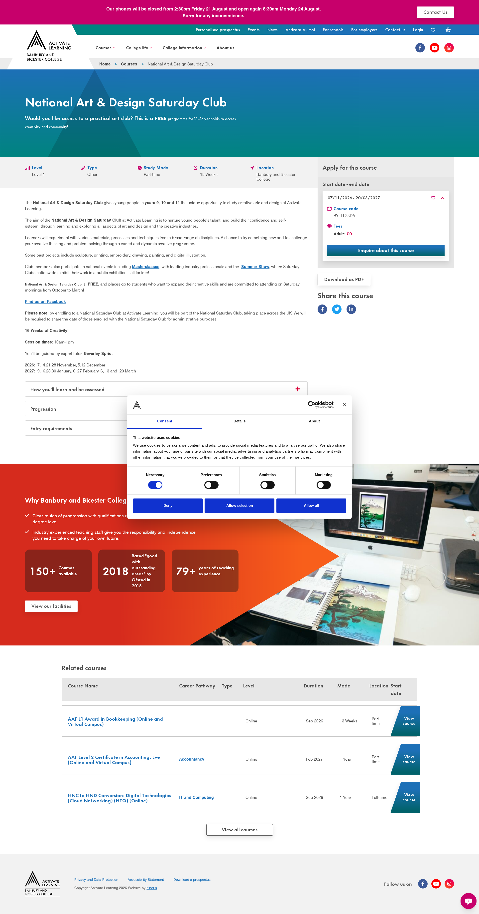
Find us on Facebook (45, 301)
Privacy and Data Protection (96, 880)
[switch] (211, 485)
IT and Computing (196, 797)
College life (137, 47)
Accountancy (191, 759)
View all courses (239, 829)
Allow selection (239, 506)
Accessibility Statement (146, 880)
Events (253, 29)
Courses (104, 47)
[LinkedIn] (351, 309)
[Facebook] (420, 47)
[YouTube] (434, 47)
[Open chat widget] (469, 901)
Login (418, 29)
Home (105, 64)
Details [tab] (240, 421)
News (272, 29)
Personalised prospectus (218, 29)
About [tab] (314, 421)
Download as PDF (344, 279)
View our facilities (51, 605)
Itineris (151, 888)
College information (182, 47)
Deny (167, 506)
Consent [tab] (164, 421)
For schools (333, 29)
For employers (364, 29)
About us (225, 47)
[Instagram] (449, 47)
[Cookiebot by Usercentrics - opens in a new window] (312, 404)
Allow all (311, 506)
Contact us (395, 29)
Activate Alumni (300, 29)
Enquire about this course (386, 250)
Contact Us (435, 11)
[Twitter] (337, 309)
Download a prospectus (192, 880)
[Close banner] (344, 404)
